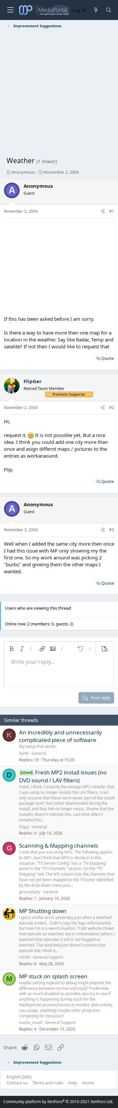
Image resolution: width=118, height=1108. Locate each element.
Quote (107, 358)
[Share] (103, 211)
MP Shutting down (43, 911)
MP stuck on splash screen (53, 976)
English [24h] (19, 1077)
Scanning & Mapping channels (58, 845)
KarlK (24, 753)
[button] (11, 648)
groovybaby (29, 892)
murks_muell (30, 1022)
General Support (48, 957)
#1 (111, 211)
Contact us (17, 1083)
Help (72, 1083)
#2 (111, 407)
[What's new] (95, 10)
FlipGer (33, 381)
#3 (111, 529)
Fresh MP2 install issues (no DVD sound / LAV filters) (63, 776)
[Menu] (10, 10)
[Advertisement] (59, 93)
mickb (24, 957)
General (38, 753)
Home (88, 1083)
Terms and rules (47, 1083)
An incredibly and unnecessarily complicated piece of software (60, 736)
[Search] (108, 10)
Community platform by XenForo (58, 1101)
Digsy (24, 827)
